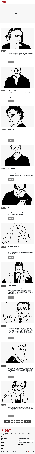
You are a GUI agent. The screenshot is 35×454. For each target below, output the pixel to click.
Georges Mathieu (12, 285)
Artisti (2, 444)
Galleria (2, 445)
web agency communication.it (29, 451)
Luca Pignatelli (11, 168)
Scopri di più (11, 62)
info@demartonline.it (4, 434)
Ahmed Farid (11, 405)
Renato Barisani (12, 90)
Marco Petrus (11, 129)
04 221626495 (25, 433)
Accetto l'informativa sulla (26, 442)
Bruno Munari (11, 325)
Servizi (2, 442)
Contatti (2, 448)
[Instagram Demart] (2, 436)
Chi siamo (3, 441)
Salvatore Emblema (13, 51)
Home (2, 439)
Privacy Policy (30, 442)
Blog (2, 446)
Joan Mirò (10, 207)
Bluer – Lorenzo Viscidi (13, 366)
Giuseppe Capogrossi (13, 246)
